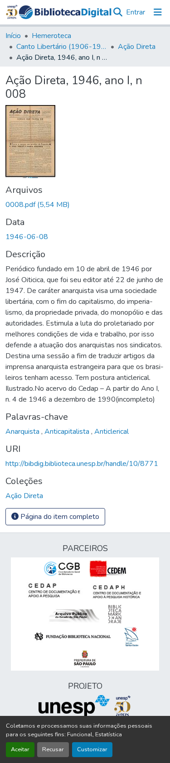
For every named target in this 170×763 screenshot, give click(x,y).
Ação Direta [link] (136, 47)
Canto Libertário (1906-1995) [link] (61, 47)
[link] (85, 204)
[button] (65, 12)
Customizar (92, 749)
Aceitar (20, 749)
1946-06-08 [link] (26, 237)
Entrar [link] (135, 12)
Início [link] (13, 36)
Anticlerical (111, 432)
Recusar (53, 749)
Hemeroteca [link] (51, 36)
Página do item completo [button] (59, 517)
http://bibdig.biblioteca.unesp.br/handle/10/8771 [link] (81, 464)
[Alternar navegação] (158, 12)
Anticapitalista (67, 432)
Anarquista (23, 432)
